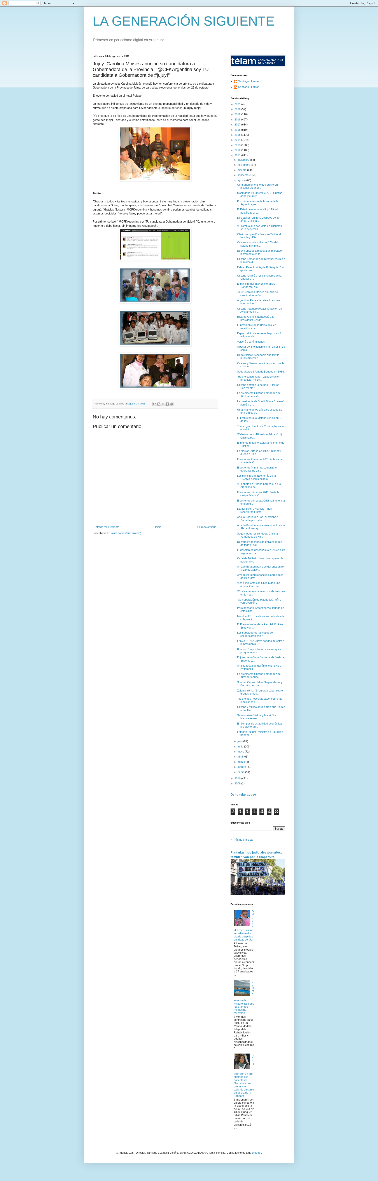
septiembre (245, 175)
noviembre (244, 164)
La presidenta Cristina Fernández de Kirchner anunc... (259, 675)
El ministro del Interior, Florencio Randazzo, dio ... (256, 285)
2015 (237, 134)
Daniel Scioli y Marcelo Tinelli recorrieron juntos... (254, 510)
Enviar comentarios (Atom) (125, 533)
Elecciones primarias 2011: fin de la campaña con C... (258, 494)
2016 (237, 129)
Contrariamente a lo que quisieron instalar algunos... (257, 186)
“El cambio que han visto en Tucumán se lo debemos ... (259, 228)
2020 (237, 109)
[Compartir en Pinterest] (171, 404)
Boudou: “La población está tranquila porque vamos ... (259, 651)
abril (240, 756)
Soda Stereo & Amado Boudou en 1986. (261, 371)
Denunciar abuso (243, 794)
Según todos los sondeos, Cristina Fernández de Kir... (257, 535)
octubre (242, 170)
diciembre (244, 159)
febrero (242, 766)
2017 (237, 124)
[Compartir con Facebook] (167, 404)
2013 (237, 145)
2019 (237, 114)
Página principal (243, 839)
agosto (242, 180)
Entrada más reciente (106, 527)
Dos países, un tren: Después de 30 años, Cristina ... (258, 219)
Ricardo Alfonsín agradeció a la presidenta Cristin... (255, 318)
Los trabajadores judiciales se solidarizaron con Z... (255, 634)
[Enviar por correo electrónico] (154, 404)
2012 (237, 150)
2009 (237, 783)
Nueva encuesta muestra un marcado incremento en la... (259, 252)
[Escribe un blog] (159, 404)
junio (241, 746)
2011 (237, 155)
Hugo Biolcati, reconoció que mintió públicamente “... (258, 357)
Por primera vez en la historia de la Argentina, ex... (257, 203)
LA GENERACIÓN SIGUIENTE (184, 21)
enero (241, 772)
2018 (237, 119)
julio (240, 741)
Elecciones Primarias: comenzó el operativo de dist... (257, 469)
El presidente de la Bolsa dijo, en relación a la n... (256, 327)
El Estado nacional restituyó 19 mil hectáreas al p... (257, 211)
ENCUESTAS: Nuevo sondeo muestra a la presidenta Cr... (260, 642)
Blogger (256, 1152)
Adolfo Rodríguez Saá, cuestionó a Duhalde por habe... (257, 519)
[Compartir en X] (163, 404)
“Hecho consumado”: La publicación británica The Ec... (258, 378)
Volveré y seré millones (251, 341)
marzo (242, 761)
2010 (237, 778)
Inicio (158, 527)
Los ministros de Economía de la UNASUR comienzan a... (256, 477)
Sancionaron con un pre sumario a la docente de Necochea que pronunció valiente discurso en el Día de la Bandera (244, 1075)
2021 (237, 104)
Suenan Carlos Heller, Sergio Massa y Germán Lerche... (259, 684)
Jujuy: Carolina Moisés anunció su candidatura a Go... (257, 294)
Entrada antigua (206, 527)
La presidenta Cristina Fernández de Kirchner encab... (259, 395)
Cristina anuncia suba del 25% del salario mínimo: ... (257, 244)
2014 (237, 139)
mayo (241, 751)
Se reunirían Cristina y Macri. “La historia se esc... (256, 717)
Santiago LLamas (248, 81)
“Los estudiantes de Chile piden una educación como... (258, 585)
